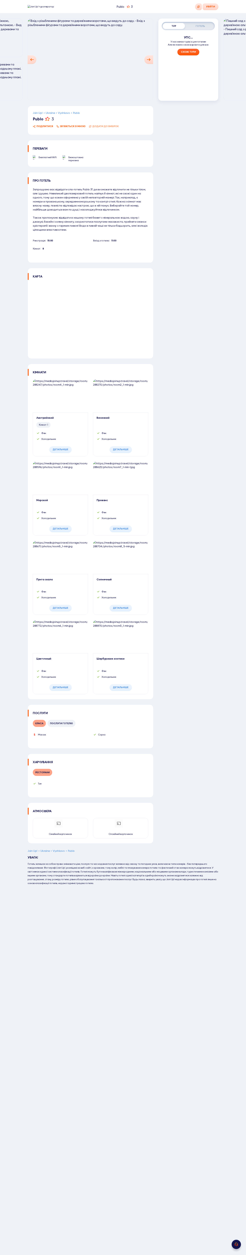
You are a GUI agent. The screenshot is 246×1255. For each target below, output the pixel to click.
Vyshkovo (64, 112)
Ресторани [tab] (42, 772)
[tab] (174, 26)
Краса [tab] (39, 723)
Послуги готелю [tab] (61, 723)
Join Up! (38, 112)
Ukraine (50, 112)
